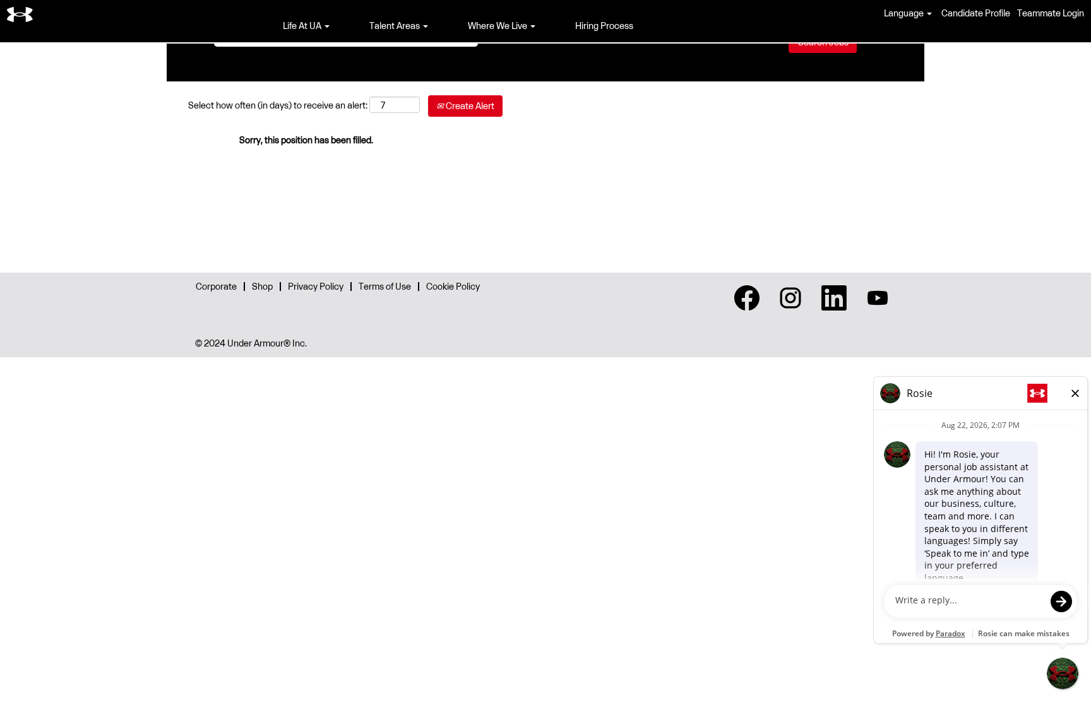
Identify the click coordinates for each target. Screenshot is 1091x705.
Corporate (216, 286)
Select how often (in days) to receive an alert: (277, 105)
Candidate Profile (975, 13)
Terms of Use (385, 286)
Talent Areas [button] (395, 25)
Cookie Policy (453, 286)
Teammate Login (1050, 13)
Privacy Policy (315, 286)
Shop (262, 286)
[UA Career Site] (20, 14)
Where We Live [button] (498, 25)
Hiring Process (604, 25)
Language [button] (905, 13)
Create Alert (469, 105)
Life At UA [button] (303, 25)
